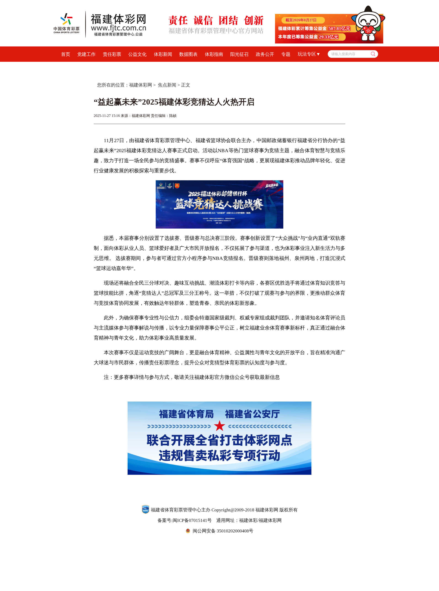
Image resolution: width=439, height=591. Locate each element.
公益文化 (137, 54)
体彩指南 (214, 54)
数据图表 (188, 54)
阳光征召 (239, 54)
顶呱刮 (206, 66)
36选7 (263, 66)
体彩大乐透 (137, 66)
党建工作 (86, 54)
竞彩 (161, 66)
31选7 (282, 66)
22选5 (302, 66)
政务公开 (265, 54)
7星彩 (243, 66)
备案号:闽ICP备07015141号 (185, 520)
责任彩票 (112, 54)
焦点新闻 (167, 84)
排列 (225, 66)
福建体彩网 (140, 84)
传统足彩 (182, 66)
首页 (65, 54)
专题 (285, 54)
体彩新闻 (163, 54)
